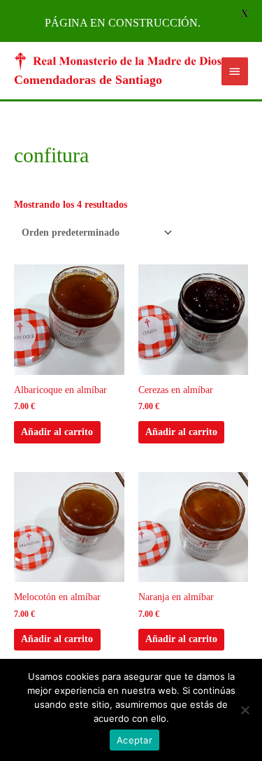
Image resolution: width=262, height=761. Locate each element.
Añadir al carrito (57, 432)
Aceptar (134, 740)
